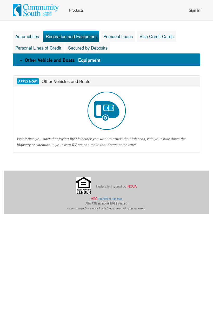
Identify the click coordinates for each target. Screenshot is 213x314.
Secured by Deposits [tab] (88, 48)
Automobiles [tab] (27, 36)
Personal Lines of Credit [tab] (38, 48)
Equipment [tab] (89, 60)
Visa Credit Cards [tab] (156, 36)
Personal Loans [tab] (118, 36)
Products (76, 10)
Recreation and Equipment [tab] (71, 36)
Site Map (117, 199)
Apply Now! (28, 81)
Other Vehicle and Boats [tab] (49, 60)
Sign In (194, 10)
